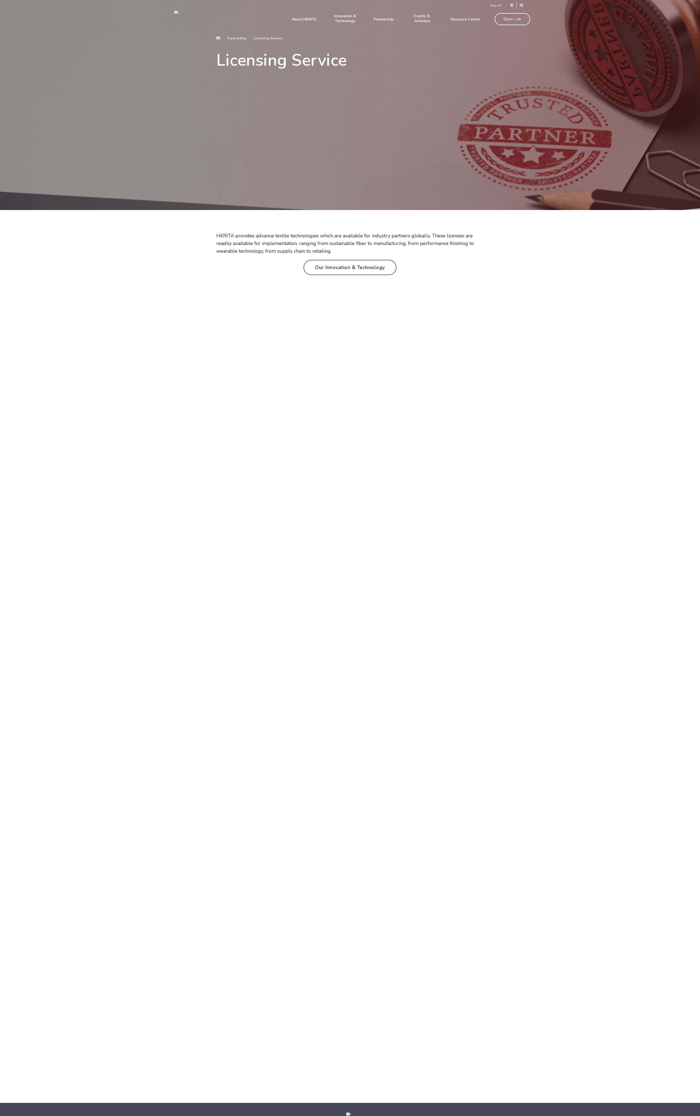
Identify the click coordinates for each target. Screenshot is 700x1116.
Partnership (237, 38)
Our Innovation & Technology (350, 267)
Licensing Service (268, 38)
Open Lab (512, 19)
